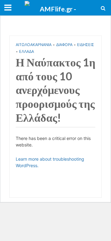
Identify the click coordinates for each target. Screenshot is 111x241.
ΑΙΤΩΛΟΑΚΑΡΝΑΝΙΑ (33, 44)
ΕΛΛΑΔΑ (26, 51)
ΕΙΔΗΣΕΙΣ (85, 44)
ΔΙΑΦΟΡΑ (64, 44)
